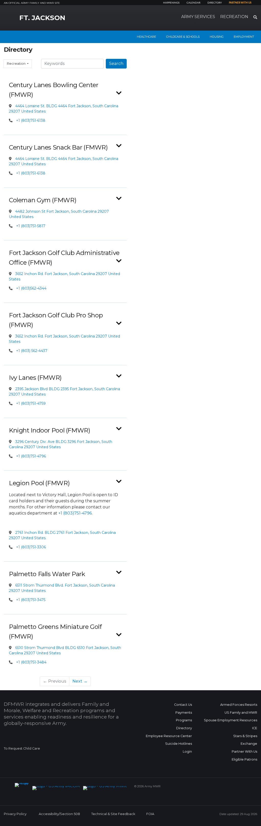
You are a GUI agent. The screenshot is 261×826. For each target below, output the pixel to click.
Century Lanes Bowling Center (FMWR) (53, 89)
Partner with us (240, 3)
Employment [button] (244, 36)
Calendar (193, 3)
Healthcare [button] (146, 36)
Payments (183, 712)
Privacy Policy (15, 814)
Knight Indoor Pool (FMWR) (49, 430)
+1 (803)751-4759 (31, 403)
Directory (214, 3)
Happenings (171, 3)
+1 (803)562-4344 (31, 288)
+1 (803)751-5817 (30, 226)
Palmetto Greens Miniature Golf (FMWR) (55, 631)
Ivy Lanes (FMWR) (35, 377)
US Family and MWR (241, 712)
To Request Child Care (22, 748)
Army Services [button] (198, 16)
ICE (254, 728)
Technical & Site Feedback (113, 814)
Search (116, 63)
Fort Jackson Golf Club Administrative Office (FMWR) (64, 257)
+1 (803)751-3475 (30, 600)
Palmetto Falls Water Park (47, 574)
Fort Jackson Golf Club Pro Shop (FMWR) (56, 320)
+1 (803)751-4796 (31, 456)
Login (187, 751)
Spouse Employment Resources (230, 720)
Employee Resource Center (169, 736)
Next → (79, 681)
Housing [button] (217, 36)
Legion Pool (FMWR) (39, 483)
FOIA (150, 814)
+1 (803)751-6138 (30, 120)
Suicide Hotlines (178, 744)
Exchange (249, 744)
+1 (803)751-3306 (31, 547)
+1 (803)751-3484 (31, 662)
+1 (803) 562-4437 (31, 350)
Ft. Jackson (42, 18)
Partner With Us (244, 751)
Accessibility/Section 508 (59, 814)
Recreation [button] (234, 16)
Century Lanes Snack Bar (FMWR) (58, 147)
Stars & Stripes (245, 736)
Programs (184, 720)
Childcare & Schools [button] (183, 36)
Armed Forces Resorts (238, 705)
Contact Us (183, 705)
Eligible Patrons (244, 759)
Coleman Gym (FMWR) (42, 200)
